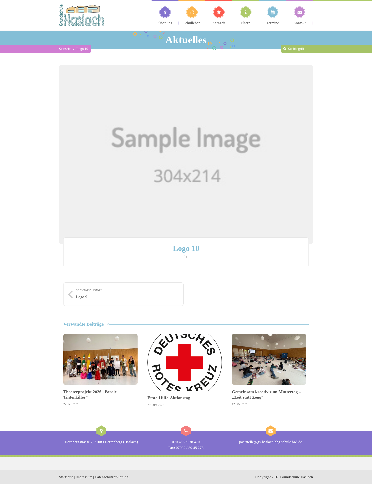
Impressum (84, 477)
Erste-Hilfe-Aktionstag (168, 397)
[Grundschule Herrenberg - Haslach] (81, 15)
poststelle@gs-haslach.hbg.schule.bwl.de (270, 442)
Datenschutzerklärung (112, 477)
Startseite (65, 49)
